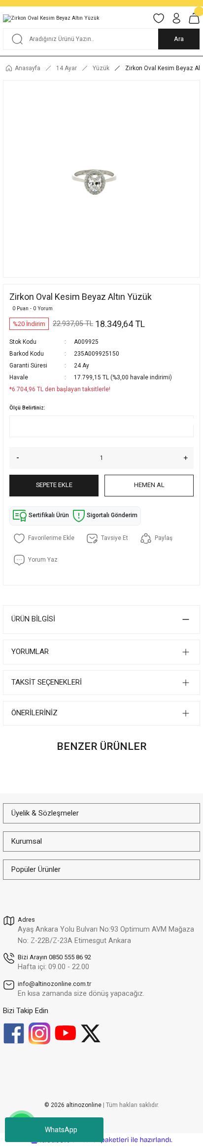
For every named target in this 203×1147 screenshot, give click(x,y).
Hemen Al (149, 485)
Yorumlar (30, 651)
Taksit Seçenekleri (46, 682)
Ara (179, 38)
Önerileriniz (34, 712)
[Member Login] (176, 18)
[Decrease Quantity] (14, 458)
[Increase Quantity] (189, 458)
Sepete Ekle (54, 485)
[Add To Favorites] (43, 538)
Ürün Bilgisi (33, 618)
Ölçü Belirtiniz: (27, 407)
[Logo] (51, 18)
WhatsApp (61, 1130)
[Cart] (194, 18)
